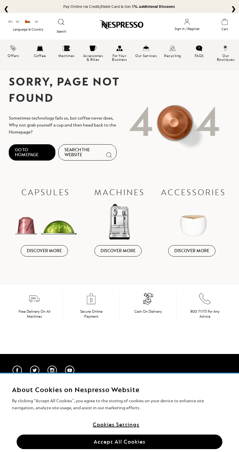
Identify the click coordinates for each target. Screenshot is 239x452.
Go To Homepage (26, 152)
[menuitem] (13, 51)
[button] (13, 22)
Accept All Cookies (119, 441)
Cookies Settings (116, 424)
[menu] (119, 55)
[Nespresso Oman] (118, 26)
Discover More (44, 250)
